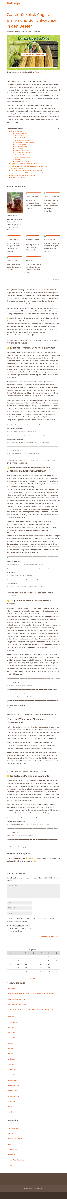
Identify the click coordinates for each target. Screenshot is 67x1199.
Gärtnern (11, 1133)
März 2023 (11, 1064)
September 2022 (13, 1096)
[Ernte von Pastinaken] (52, 236)
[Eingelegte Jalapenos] (15, 213)
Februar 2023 (12, 1070)
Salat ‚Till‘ (17, 159)
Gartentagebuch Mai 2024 (17, 1004)
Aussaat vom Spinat (21, 146)
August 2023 (12, 1038)
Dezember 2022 (13, 1080)
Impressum (38, 1188)
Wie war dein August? (18, 177)
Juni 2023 (11, 1048)
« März (32, 978)
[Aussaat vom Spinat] (15, 258)
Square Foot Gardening (16, 1160)
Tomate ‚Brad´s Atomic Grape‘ (23, 138)
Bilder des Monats (16, 131)
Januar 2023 (12, 1075)
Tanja (10, 31)
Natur (9, 1144)
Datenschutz (28, 1188)
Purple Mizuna (19, 148)
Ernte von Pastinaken (21, 144)
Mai (42, 290)
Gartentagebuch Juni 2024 (17, 999)
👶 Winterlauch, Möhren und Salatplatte (23, 175)
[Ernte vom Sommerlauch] (15, 236)
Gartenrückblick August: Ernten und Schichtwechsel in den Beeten (31, 994)
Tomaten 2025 (13, 988)
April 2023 (11, 1059)
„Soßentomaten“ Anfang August (24, 152)
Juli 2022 (11, 1106)
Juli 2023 (11, 1043)
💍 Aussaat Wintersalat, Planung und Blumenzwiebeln (28, 173)
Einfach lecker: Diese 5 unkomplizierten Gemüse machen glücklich (31, 1009)
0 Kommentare (36, 31)
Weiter (57, 279)
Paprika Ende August (21, 155)
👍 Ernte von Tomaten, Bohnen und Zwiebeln (25, 163)
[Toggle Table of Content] (56, 128)
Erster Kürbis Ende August (22, 157)
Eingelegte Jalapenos (21, 133)
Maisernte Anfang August (22, 135)
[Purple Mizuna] (33, 258)
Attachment (11, 925)
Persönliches (12, 1149)
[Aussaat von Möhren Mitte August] (33, 236)
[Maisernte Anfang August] (33, 194)
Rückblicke (28, 31)
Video (10, 1165)
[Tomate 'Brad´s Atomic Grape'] (52, 194)
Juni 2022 (11, 1112)
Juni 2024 (11, 1027)
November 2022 (13, 1085)
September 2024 (13, 1022)
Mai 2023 (11, 1054)
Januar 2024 (12, 1032)
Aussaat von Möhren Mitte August (24, 142)
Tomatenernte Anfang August (23, 161)
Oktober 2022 (12, 1091)
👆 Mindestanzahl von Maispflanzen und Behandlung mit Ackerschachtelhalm (28, 167)
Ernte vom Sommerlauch (22, 140)
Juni (48, 290)
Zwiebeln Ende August (21, 150)
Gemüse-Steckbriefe (15, 1139)
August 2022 (12, 1101)
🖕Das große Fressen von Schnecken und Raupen (27, 170)
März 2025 (11, 1017)
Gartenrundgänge (14, 1128)
